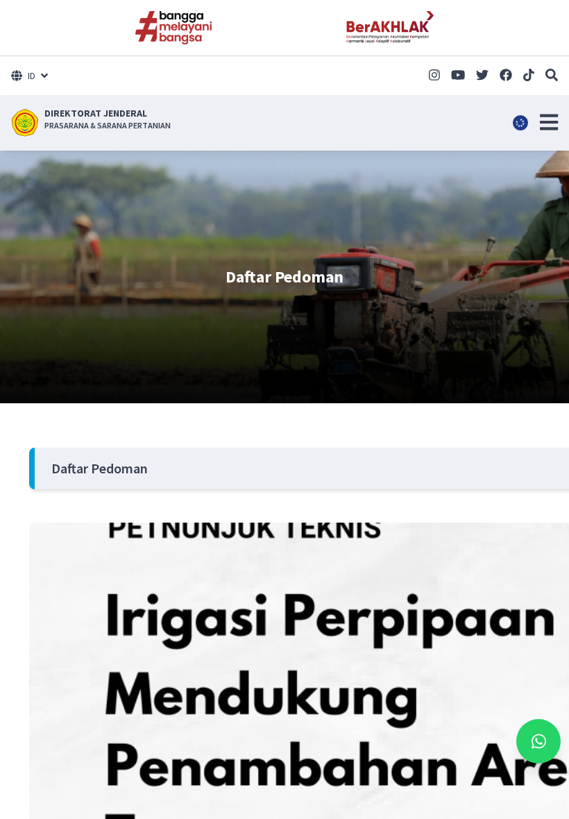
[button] (549, 122)
